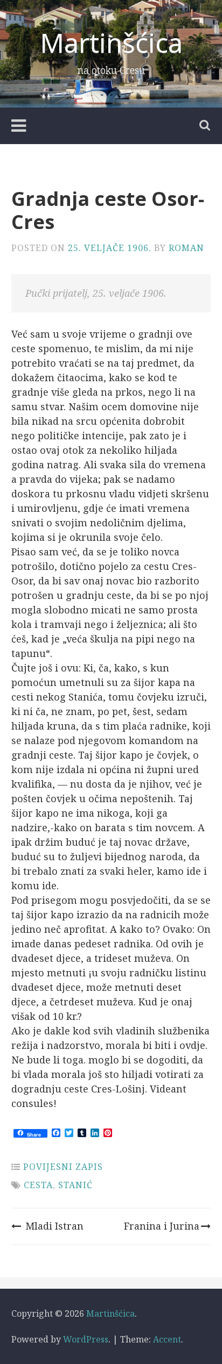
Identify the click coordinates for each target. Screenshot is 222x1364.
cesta (38, 1185)
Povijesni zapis (63, 1167)
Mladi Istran (54, 1225)
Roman (186, 248)
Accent (167, 1339)
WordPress (85, 1339)
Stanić (75, 1185)
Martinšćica (111, 42)
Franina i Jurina (161, 1225)
